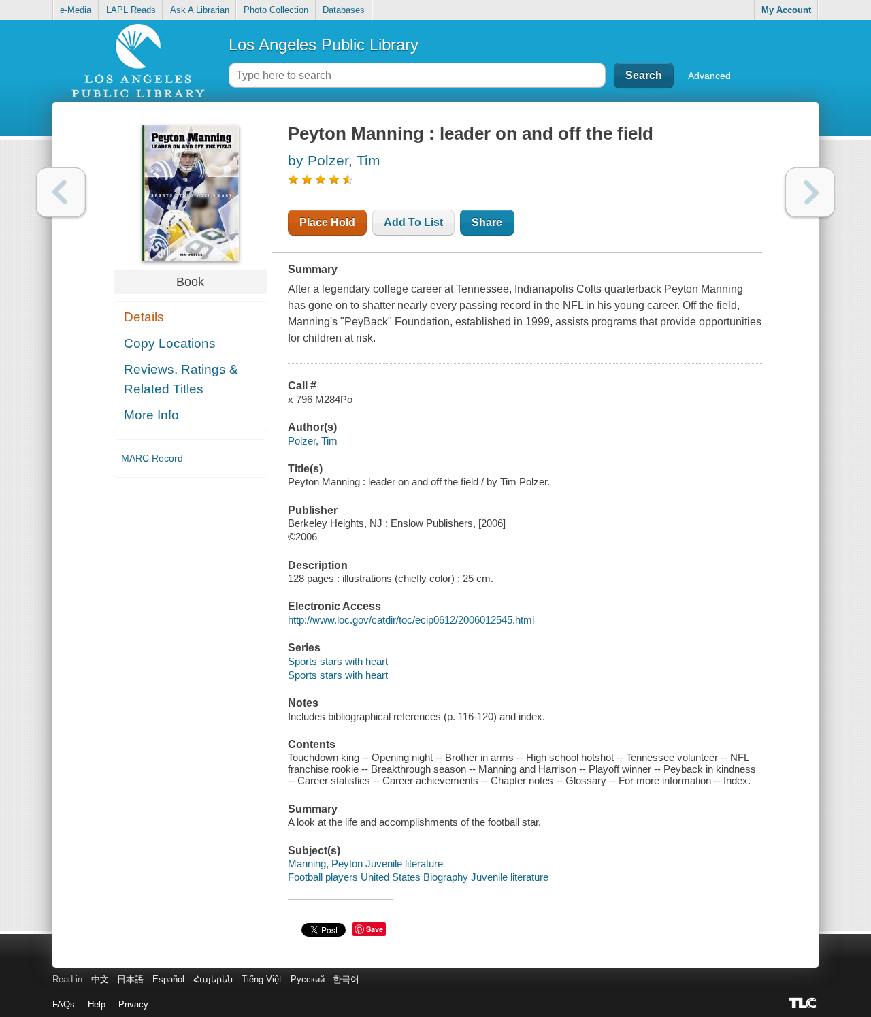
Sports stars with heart (338, 661)
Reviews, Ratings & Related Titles (181, 379)
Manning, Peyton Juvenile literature (365, 863)
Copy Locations (170, 343)
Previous (61, 192)
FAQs (63, 1004)
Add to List (413, 222)
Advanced (709, 75)
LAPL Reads (131, 10)
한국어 (346, 979)
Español (168, 979)
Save (374, 929)
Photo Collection (276, 10)
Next (810, 192)
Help (96, 1004)
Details (144, 317)
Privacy (133, 1004)
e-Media (75, 10)
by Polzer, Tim (334, 160)
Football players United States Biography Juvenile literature (418, 877)
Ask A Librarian (199, 10)
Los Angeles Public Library (323, 44)
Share (487, 222)
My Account (786, 10)
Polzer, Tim (313, 441)
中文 (100, 979)
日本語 (130, 979)
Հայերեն (213, 979)
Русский (308, 979)
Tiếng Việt (262, 979)
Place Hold (327, 222)
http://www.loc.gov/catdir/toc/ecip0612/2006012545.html (411, 620)
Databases (344, 10)
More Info (151, 415)
